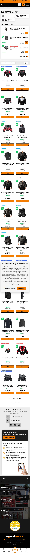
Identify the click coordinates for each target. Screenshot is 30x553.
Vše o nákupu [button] (5, 481)
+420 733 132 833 (15, 420)
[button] (19, 12)
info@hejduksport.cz (16, 416)
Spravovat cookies (10, 288)
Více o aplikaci (9, 437)
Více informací (15, 284)
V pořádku (22, 288)
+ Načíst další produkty (15, 398)
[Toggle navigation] (19, 4)
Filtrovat (13, 63)
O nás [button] (3, 478)
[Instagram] (11, 425)
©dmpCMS (15, 544)
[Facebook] (15, 425)
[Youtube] (19, 425)
